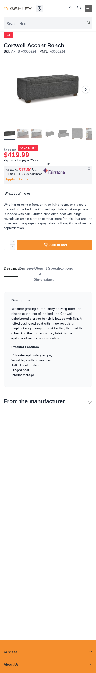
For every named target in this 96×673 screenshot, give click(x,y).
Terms (23, 179)
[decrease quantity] (12, 247)
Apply (10, 179)
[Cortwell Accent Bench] (48, 89)
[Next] (85, 89)
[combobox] (48, 24)
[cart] (78, 8)
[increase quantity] (12, 242)
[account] (70, 8)
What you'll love (17, 193)
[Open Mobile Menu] (88, 8)
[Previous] (10, 89)
